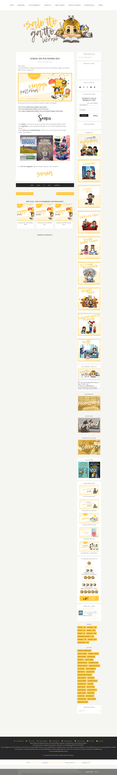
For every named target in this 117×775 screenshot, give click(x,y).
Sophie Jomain (89, 659)
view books (95, 618)
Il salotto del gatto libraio (89, 611)
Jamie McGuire (82, 656)
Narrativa (89, 633)
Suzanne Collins (93, 662)
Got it (97, 772)
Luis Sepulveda (82, 698)
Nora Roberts (82, 689)
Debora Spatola (82, 662)
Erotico (80, 630)
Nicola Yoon (90, 686)
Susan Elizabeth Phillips (85, 674)
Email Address (84, 105)
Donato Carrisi (82, 653)
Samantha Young (83, 701)
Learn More (89, 772)
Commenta (57, 185)
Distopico (90, 627)
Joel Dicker (91, 677)
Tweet (32, 185)
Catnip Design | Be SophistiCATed (56, 762)
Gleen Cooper (82, 692)
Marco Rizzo (81, 686)
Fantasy (89, 630)
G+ (44, 185)
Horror (80, 633)
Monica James (91, 698)
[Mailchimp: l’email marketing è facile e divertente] (95, 117)
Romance (80, 639)
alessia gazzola (82, 665)
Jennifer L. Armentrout (84, 650)
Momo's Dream (78, 762)
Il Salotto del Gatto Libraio (36, 762)
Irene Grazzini (82, 677)
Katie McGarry (82, 680)
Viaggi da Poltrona (45, 55)
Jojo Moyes (81, 695)
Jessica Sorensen (90, 668)
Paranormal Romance (84, 636)
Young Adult (81, 642)
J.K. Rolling (81, 668)
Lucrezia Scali (82, 683)
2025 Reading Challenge (88, 609)
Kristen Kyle (81, 671)
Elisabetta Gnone (93, 653)
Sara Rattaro (90, 671)
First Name (83, 109)
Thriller (90, 639)
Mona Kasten (91, 656)
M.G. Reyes (90, 683)
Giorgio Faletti (91, 689)
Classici (80, 627)
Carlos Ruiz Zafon (94, 665)
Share (38, 185)
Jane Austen (90, 692)
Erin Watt (80, 659)
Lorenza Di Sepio (92, 680)
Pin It (49, 185)
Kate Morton (90, 695)
